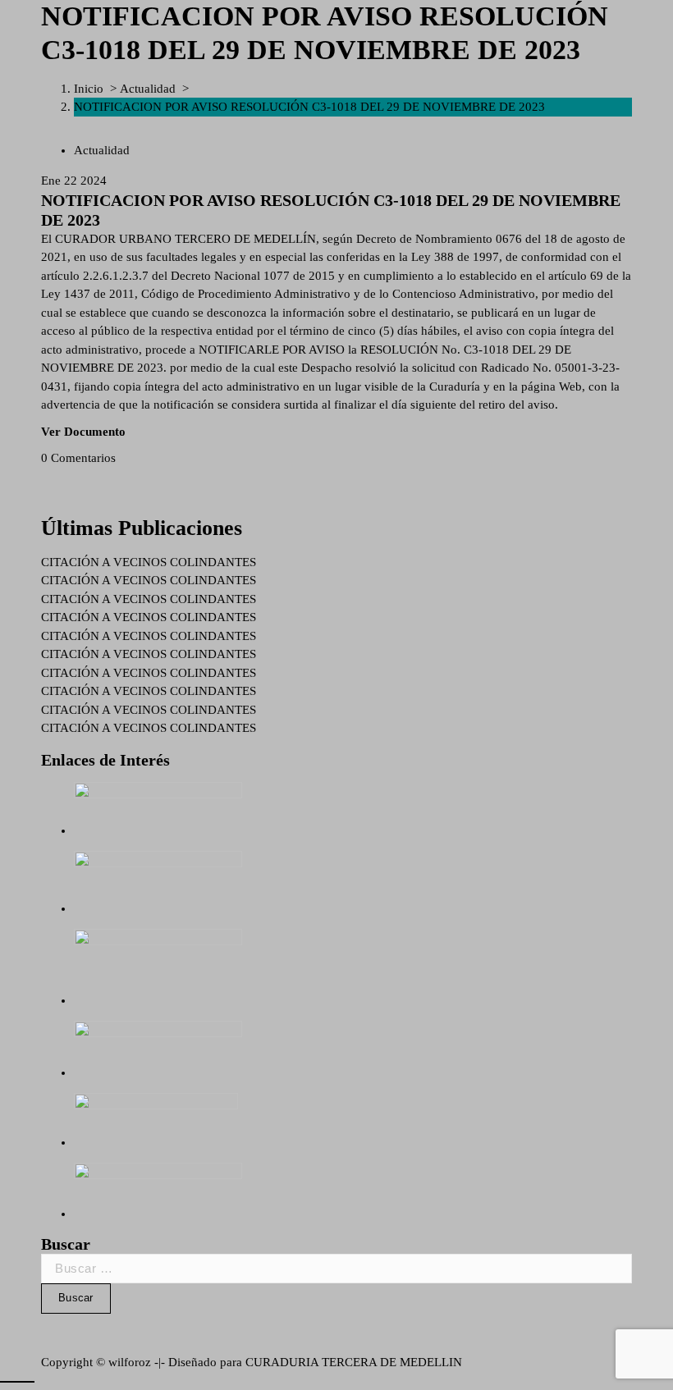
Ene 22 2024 (74, 180)
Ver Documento (83, 431)
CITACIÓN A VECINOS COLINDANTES (148, 562)
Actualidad (148, 88)
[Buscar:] (336, 1269)
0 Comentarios (78, 457)
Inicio (88, 88)
